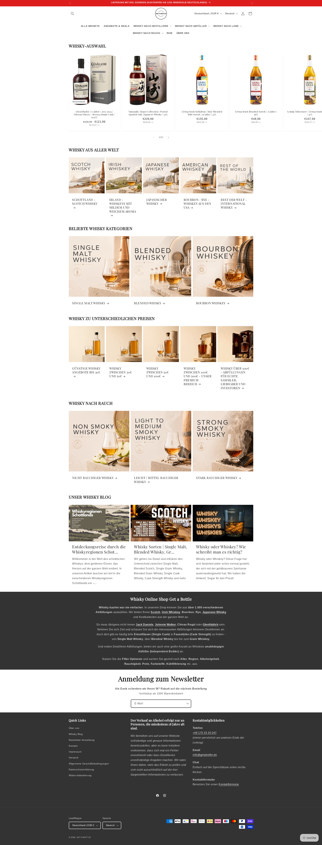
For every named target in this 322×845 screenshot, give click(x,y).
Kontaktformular (229, 784)
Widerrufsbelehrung (80, 775)
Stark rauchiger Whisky (216, 478)
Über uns (74, 728)
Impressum (75, 751)
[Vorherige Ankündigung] (70, 3)
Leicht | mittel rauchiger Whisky (156, 480)
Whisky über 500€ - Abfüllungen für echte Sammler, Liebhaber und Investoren (235, 378)
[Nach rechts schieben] (168, 137)
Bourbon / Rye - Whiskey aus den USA (197, 203)
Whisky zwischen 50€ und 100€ (157, 372)
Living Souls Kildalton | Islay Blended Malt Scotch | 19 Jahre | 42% (202, 113)
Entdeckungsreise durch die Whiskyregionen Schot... (99, 549)
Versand (73, 757)
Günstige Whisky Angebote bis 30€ (86, 370)
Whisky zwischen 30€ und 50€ (120, 372)
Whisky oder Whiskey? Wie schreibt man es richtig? (221, 549)
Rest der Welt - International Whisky (234, 203)
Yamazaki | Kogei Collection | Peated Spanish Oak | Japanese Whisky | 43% (148, 113)
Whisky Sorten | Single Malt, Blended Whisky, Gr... (160, 549)
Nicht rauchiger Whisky (93, 478)
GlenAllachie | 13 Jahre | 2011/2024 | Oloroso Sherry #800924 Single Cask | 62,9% (94, 114)
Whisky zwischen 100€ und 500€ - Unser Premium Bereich (198, 376)
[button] (72, 13)
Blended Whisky (147, 303)
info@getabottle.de (205, 754)
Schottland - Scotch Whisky (85, 201)
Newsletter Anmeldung (82, 740)
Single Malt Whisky (88, 303)
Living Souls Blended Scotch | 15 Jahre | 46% (256, 113)
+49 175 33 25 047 (205, 732)
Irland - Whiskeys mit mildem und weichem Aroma (122, 205)
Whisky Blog (76, 734)
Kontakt (73, 745)
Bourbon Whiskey (211, 303)
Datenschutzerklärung (81, 769)
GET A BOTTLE (84, 837)
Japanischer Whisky (156, 201)
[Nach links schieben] (153, 137)
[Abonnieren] (187, 703)
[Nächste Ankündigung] (252, 3)
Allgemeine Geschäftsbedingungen (89, 763)
